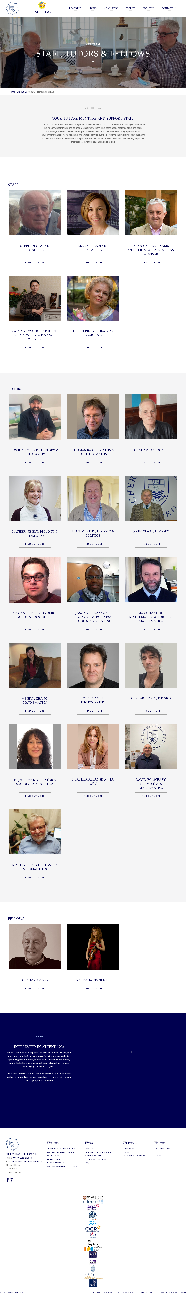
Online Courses (54, 1156)
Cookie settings (146, 1292)
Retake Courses (54, 1159)
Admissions (130, 1143)
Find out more (34, 262)
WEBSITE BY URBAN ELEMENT (173, 1292)
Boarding (89, 1149)
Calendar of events (94, 1156)
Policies (157, 1156)
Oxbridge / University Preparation (62, 1166)
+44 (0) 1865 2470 (22, 1157)
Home (12, 91)
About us (159, 1143)
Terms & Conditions (102, 1292)
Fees (156, 1152)
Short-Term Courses (56, 1163)
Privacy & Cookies (125, 1292)
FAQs (87, 1163)
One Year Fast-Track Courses (60, 1152)
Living (89, 1143)
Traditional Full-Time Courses (61, 1149)
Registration (129, 1149)
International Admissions (135, 1156)
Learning (53, 1143)
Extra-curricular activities (98, 1152)
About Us (22, 91)
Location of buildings (95, 1159)
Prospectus (128, 1152)
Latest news (42, 11)
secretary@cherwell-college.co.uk (26, 1161)
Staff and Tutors (162, 1149)
